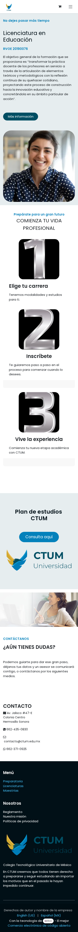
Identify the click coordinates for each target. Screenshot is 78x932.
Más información (20, 116)
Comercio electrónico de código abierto (39, 925)
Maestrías (11, 790)
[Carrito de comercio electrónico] (60, 6)
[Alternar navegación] (70, 6)
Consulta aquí (39, 537)
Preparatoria (13, 781)
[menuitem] (26, 916)
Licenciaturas (13, 786)
